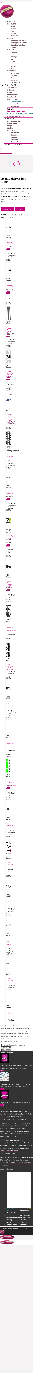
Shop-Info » (9, 300)
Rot (12, 54)
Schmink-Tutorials (18, 45)
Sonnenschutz (12, 94)
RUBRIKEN (11, 71)
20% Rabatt (8, 237)
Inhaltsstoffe (12, 97)
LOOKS (10, 38)
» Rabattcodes (11, 1213)
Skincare (11, 85)
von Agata (15, 104)
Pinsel (13, 33)
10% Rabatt (8, 366)
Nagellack (15, 35)
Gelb (12, 59)
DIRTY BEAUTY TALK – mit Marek (20, 114)
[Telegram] (0, 2)
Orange (14, 57)
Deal (2, 1070)
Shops (9, 126)
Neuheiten (15, 132)
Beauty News (16, 78)
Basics (13, 47)
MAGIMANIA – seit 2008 (16, 111)
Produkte (11, 130)
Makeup (10, 21)
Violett (13, 66)
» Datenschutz (25, 1217)
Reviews (14, 75)
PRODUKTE (11, 24)
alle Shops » (19, 209)
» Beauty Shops (11, 1224)
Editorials (14, 80)
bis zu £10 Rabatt (8, 531)
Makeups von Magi (18, 40)
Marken (10, 128)
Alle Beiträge (12, 87)
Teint (13, 26)
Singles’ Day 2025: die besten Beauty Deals (15, 1103)
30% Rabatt (8, 934)
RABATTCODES (6, 153)
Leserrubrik (15, 82)
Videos (9, 109)
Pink (13, 68)
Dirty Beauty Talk (18, 101)
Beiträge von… (12, 99)
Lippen (13, 31)
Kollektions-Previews (18, 1128)
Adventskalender (14, 121)
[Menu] (0, 149)
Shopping (11, 119)
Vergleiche (15, 73)
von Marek (15, 106)
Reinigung (11, 90)
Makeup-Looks (18, 1123)
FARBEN (10, 50)
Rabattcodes (12, 123)
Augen (13, 28)
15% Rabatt (8, 323)
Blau (12, 64)
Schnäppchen (16, 135)
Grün (13, 61)
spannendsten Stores (11, 1148)
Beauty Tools (16, 142)
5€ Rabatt (8, 576)
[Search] (0, 151)
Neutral (14, 52)
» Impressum (25, 1224)
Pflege (9, 92)
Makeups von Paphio (19, 43)
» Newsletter (25, 1215)
